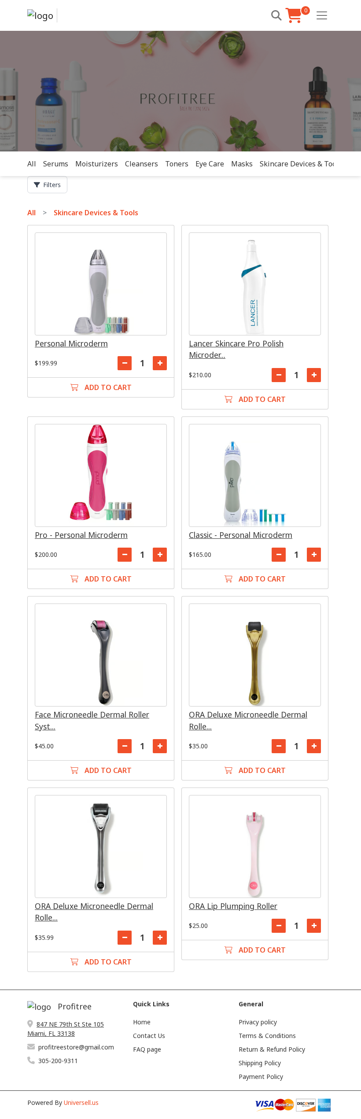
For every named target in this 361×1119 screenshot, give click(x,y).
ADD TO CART (107, 387)
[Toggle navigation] (322, 15)
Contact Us (149, 1035)
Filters (52, 184)
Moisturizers (96, 164)
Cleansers (141, 164)
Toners (176, 164)
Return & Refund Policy (272, 1049)
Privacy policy (258, 1022)
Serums (55, 164)
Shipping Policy (260, 1063)
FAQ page (147, 1049)
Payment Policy (261, 1076)
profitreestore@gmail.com (76, 1047)
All (31, 164)
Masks (242, 164)
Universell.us (81, 1102)
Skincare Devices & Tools (301, 164)
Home (142, 1022)
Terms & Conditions (267, 1035)
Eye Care (209, 164)
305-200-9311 (58, 1060)
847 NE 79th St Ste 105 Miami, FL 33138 (65, 1029)
